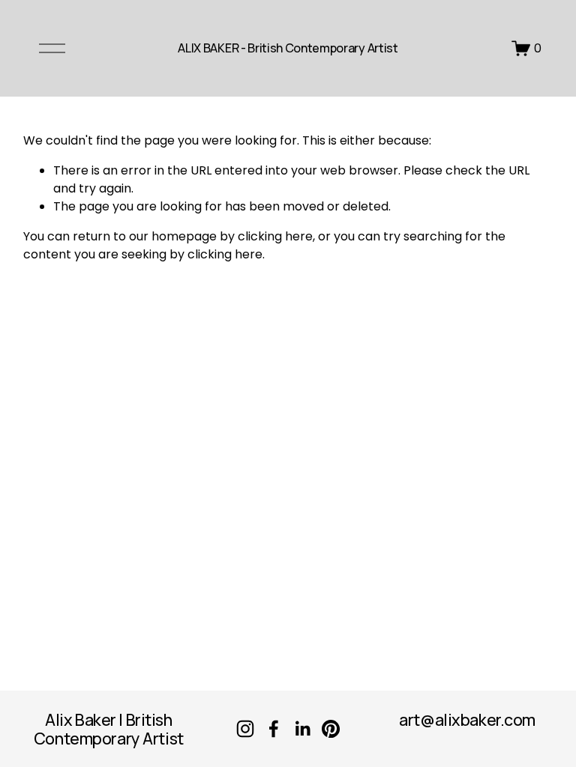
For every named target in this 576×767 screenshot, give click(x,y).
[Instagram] (245, 729)
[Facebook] (274, 729)
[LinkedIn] (302, 729)
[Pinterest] (331, 729)
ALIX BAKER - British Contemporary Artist (288, 48)
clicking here (275, 236)
